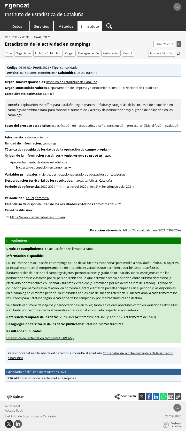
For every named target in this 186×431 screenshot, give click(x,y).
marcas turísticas (85, 180)
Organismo (23, 53)
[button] (178, 396)
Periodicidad (111, 53)
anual (30, 198)
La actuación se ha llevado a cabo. (69, 248)
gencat (40, 7)
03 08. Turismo (87, 72)
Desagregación (88, 53)
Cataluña (105, 180)
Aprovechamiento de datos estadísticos (38, 162)
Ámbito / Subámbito (48, 53)
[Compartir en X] (142, 396)
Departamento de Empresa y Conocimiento (79, 87)
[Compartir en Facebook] (149, 396)
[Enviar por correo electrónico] (171, 396)
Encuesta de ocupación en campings (42, 167)
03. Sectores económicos (37, 72)
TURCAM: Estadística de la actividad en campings (41, 378)
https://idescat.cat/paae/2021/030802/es (152, 230)
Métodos (65, 26)
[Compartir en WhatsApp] (163, 396)
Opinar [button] (18, 396)
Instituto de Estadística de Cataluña (44, 14)
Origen (69, 53)
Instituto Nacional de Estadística (135, 87)
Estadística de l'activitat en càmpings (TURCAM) (40, 338)
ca (177, 6)
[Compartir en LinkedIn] (156, 396)
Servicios (41, 26)
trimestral (42, 198)
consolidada (69, 67)
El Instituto (90, 26)
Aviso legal (12, 406)
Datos (17, 26)
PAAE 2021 (42, 37)
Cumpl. (128, 53)
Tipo (9, 53)
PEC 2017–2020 (17, 37)
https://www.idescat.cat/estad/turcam (37, 217)
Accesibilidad (14, 410)
